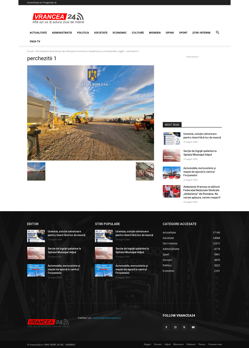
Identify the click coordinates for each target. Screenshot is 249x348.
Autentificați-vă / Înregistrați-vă (41, 2)
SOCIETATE (101, 32)
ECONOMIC (120, 32)
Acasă (30, 51)
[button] (217, 33)
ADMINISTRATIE (62, 32)
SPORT (183, 32)
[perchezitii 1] (90, 113)
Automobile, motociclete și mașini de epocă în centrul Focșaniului (199, 172)
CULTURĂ (138, 32)
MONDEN (155, 32)
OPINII (170, 32)
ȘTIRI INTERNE (201, 32)
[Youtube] (193, 327)
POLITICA (83, 32)
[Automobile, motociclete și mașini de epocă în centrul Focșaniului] (171, 173)
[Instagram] (175, 327)
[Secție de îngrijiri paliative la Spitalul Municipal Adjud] (171, 155)
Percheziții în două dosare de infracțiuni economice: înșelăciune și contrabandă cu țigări (80, 51)
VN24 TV (35, 41)
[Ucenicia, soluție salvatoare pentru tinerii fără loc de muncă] (171, 138)
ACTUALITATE (38, 32)
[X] (184, 327)
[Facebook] (166, 327)
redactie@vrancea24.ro (106, 318)
